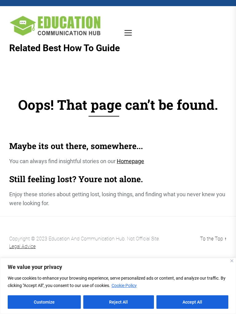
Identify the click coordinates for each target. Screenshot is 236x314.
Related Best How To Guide (64, 48)
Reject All (118, 302)
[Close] (231, 260)
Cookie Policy (124, 285)
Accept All (192, 302)
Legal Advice (22, 246)
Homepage (130, 161)
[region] (118, 286)
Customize (44, 302)
